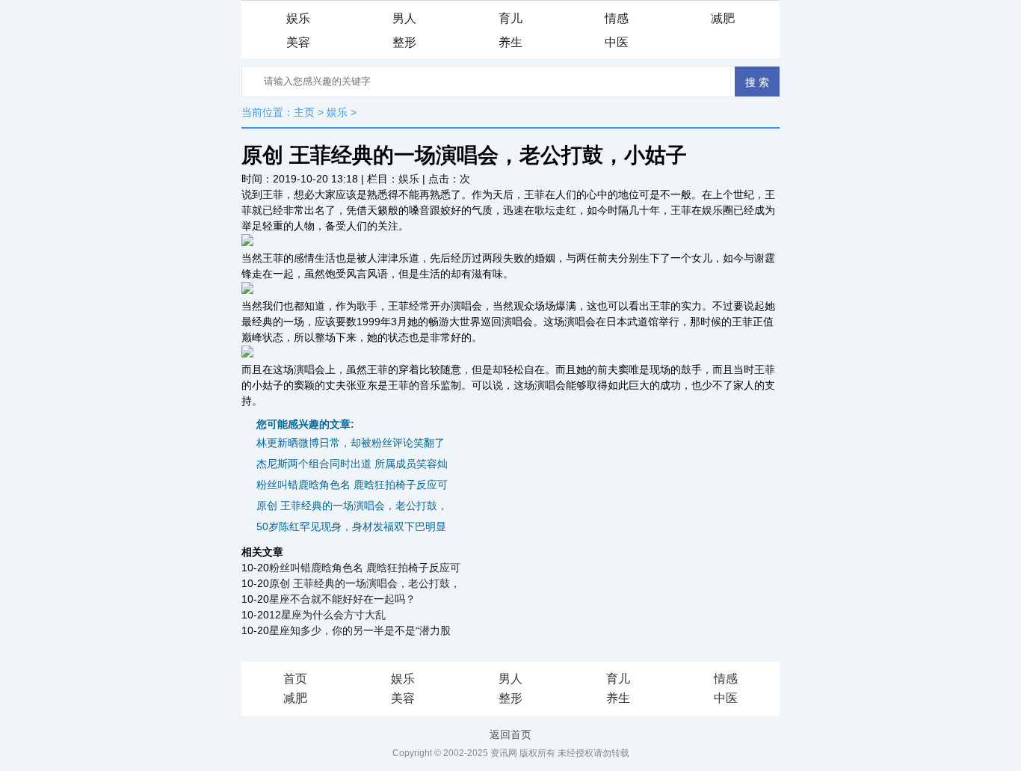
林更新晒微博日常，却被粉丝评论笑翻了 (350, 443)
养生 (510, 42)
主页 (304, 112)
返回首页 (510, 734)
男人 (404, 18)
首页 (295, 678)
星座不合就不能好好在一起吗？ (342, 599)
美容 (298, 42)
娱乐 (298, 18)
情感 (617, 18)
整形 (404, 42)
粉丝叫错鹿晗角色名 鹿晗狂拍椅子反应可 (352, 485)
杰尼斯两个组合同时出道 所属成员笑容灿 (352, 464)
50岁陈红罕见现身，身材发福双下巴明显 (351, 526)
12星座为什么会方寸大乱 (327, 615)
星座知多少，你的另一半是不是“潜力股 (360, 630)
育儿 (510, 18)
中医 (617, 42)
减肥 (723, 18)
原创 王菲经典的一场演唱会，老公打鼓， (352, 506)
